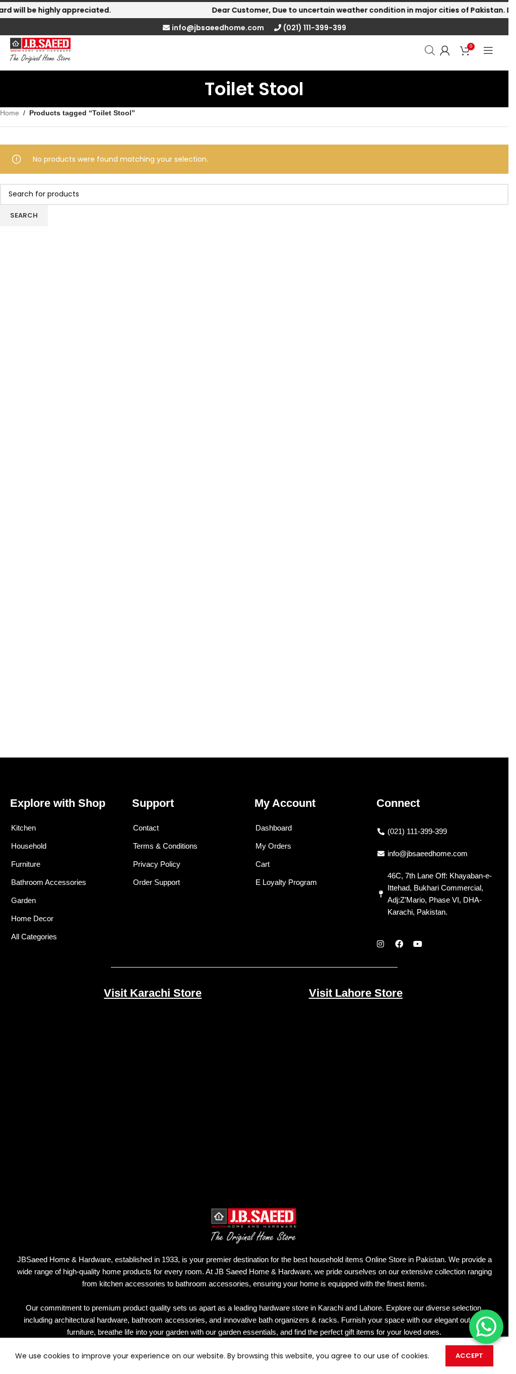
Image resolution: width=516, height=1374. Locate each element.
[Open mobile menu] (488, 50)
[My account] (445, 50)
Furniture (25, 864)
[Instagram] (380, 944)
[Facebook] (399, 944)
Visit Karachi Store (153, 993)
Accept (469, 1355)
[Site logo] (41, 50)
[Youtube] (418, 944)
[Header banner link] (254, 10)
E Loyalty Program (286, 882)
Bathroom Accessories (48, 882)
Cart (262, 864)
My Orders (273, 846)
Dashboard (273, 827)
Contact (146, 827)
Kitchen (23, 827)
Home (9, 113)
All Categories (34, 936)
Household (28, 846)
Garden (23, 900)
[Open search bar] (430, 50)
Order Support (156, 882)
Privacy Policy (156, 864)
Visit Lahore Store (356, 993)
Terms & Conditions (165, 846)
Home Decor (32, 918)
